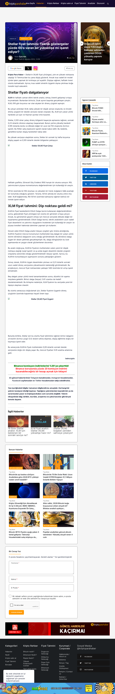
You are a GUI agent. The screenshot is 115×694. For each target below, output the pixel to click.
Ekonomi (100, 3)
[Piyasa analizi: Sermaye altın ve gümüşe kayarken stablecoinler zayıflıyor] (95, 119)
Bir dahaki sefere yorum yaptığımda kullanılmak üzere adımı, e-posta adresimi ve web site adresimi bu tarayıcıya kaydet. (41, 597)
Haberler (40, 3)
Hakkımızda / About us (64, 655)
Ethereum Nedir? (30, 655)
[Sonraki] (108, 43)
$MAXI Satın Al (89, 688)
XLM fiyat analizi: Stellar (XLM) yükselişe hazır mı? (41, 430)
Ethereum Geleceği (45, 669)
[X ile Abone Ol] (28, 68)
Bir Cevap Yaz (15, 551)
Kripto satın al (67, 3)
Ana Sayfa (30, 3)
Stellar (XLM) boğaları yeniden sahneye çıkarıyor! (63, 430)
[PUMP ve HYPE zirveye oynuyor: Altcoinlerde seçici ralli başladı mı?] (95, 142)
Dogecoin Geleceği (45, 653)
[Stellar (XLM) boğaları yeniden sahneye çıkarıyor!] (63, 421)
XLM (10, 97)
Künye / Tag (64, 663)
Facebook (16, 380)
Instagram (55, 378)
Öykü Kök (22, 57)
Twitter (38, 380)
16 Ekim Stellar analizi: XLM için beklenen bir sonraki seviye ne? (18, 432)
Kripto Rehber (53, 3)
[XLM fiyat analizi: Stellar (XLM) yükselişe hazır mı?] (41, 421)
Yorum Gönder (16, 612)
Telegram (34, 378)
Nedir (7, 655)
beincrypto (70, 358)
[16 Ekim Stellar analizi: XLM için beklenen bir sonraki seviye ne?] (18, 421)
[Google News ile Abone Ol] (16, 68)
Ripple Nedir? (28, 658)
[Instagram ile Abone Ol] (35, 68)
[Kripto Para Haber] (16, 3)
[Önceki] (82, 43)
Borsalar (8, 665)
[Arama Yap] (108, 3)
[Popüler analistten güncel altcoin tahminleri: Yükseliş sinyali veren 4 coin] (58, 525)
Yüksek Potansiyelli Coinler (27, 663)
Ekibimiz (62, 660)
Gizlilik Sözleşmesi (63, 667)
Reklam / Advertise (63, 678)
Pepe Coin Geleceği (45, 663)
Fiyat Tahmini (80, 3)
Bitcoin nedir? (28, 652)
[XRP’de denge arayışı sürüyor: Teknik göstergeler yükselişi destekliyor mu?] (95, 43)
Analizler (91, 3)
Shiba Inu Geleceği (45, 658)
